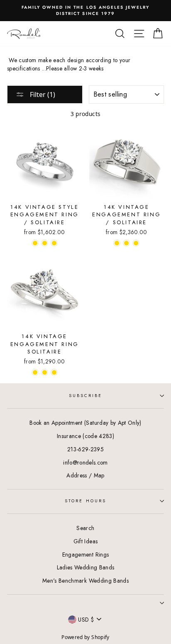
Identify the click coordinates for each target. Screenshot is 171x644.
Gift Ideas (85, 541)
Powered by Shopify (85, 637)
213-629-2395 (85, 449)
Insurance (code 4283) (85, 436)
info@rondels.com (85, 462)
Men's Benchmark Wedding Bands (85, 580)
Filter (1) (41, 94)
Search (85, 528)
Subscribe (86, 395)
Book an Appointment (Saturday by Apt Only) (85, 423)
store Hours (85, 501)
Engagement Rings (85, 554)
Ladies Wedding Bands (86, 567)
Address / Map (85, 475)
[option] (85, 10)
